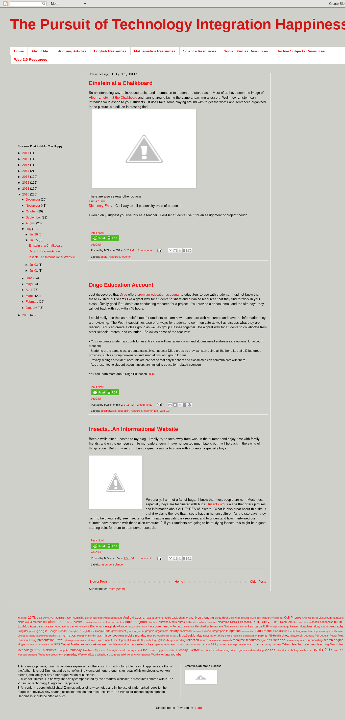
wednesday (69, 654)
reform (204, 640)
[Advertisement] (181, 274)
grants (140, 631)
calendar (278, 617)
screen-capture (295, 640)
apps (138, 617)
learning (313, 631)
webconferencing (28, 654)
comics (78, 621)
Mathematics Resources (155, 51)
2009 (26, 315)
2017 (26, 153)
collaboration (108, 410)
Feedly (167, 626)
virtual (280, 650)
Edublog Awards (29, 626)
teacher (126, 256)
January (32, 308)
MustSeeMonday (190, 635)
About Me (39, 51)
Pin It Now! (97, 232)
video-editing (256, 650)
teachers (310, 644)
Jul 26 (34, 234)
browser (235, 617)
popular (324, 635)
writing (165, 654)
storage (232, 644)
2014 (26, 171)
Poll (317, 635)
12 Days (43, 617)
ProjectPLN (136, 640)
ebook (315, 621)
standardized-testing (189, 644)
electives (84, 626)
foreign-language (279, 626)
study (268, 644)
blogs (218, 617)
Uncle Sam (97, 201)
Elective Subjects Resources (300, 51)
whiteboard (103, 654)
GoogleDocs (87, 631)
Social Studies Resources (246, 51)
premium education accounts (158, 294)
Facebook (154, 626)
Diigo (123, 294)
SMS (57, 644)
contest (120, 622)
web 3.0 (338, 650)
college (69, 622)
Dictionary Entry (100, 206)
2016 (26, 159)
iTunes (283, 630)
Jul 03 (34, 265)
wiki (123, 654)
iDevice (206, 630)
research (227, 640)
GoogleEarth (102, 630)
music (174, 635)
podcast (309, 635)
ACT (52, 617)
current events (168, 621)
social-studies (142, 644)
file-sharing (202, 626)
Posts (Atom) (116, 589)
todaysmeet (135, 650)
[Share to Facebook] (184, 250)
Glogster (23, 630)
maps (32, 635)
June (29, 278)
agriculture (116, 617)
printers (91, 640)
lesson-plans (326, 631)
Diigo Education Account (121, 285)
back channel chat (183, 617)
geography (336, 626)
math (51, 635)
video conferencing (217, 650)
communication (92, 622)
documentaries (302, 622)
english (110, 626)
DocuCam (286, 621)
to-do (123, 650)
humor (197, 631)
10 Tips (33, 617)
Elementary (97, 626)
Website (56, 654)
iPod (275, 630)
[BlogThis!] (175, 250)
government (118, 630)
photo (104, 256)
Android (128, 617)
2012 (26, 182)
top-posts (162, 650)
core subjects (136, 622)
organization (250, 635)
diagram (212, 622)
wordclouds (144, 654)
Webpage (44, 654)
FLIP (266, 626)
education (123, 410)
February (32, 301)
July (29, 229)
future (324, 626)
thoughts (63, 650)
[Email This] (170, 250)
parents (262, 635)
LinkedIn (23, 635)
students (256, 644)
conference (108, 622)
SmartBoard (46, 644)
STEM (206, 644)
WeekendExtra (87, 654)
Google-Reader (57, 630)
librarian (338, 631)
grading (131, 631)
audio (167, 617)
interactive (248, 631)
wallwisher (306, 650)
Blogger (199, 708)
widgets (115, 654)
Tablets (286, 644)
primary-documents (75, 640)
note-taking (217, 635)
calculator (267, 617)
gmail (32, 631)
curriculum (184, 621)
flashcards (255, 626)
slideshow (32, 644)
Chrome (306, 617)
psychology (150, 640)
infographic (218, 630)
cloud (21, 621)
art (144, 617)
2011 (26, 188)
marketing (42, 635)
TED (37, 650)
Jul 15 (34, 240)
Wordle (155, 654)
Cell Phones (292, 617)
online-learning (233, 635)
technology (25, 650)
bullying (245, 617)
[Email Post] (159, 250)
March (30, 296)
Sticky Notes (219, 644)
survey (277, 644)
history (174, 631)
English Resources (110, 51)
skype (21, 644)
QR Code (163, 640)
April (29, 290)
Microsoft (82, 635)
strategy (244, 644)
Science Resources (199, 51)
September (34, 217)
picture (294, 635)
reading (180, 640)
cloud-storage (33, 621)
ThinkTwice (49, 650)
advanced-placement (97, 617)
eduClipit (96, 244)
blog (198, 617)
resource (114, 256)
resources (253, 640)
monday (140, 635)
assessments (155, 617)
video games (239, 650)
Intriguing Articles (71, 51)
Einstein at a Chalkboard (121, 83)
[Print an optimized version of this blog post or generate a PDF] (105, 240)
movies (151, 635)
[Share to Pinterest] (189, 250)
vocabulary (292, 650)
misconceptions (113, 635)
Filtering (234, 626)
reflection (192, 640)
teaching (323, 644)
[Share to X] (180, 250)
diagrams (223, 621)
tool (156, 410)
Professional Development (112, 640)
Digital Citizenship (241, 621)
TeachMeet (336, 644)
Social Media (70, 644)
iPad (258, 631)
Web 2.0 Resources (30, 59)
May (29, 284)
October (31, 211)
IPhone (267, 631)
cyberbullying (199, 622)
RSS (269, 640)
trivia (171, 650)
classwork (337, 617)
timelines (88, 650)
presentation (46, 640)
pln (301, 635)
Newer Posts (99, 581)
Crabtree (153, 622)
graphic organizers (156, 630)
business (255, 617)
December (33, 199)
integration (233, 631)
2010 (26, 194)
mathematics (65, 635)
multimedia (163, 635)
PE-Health (274, 635)
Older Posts (258, 581)
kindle (291, 631)
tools (153, 650)
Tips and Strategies (107, 650)
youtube (176, 654)
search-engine (333, 640)
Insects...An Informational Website (133, 429)
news (206, 635)
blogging (208, 617)
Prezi (59, 640)
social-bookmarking (94, 644)
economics (326, 621)
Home (19, 51)
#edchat (22, 617)
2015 (26, 165)
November (33, 205)
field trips (189, 626)
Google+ (73, 631)
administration (63, 617)
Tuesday (182, 650)
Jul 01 (34, 270)
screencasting (314, 640)
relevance (215, 640)
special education (165, 644)
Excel (132, 626)
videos (270, 650)
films (226, 626)
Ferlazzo (178, 626)
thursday (76, 650)
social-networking (119, 644)
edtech (338, 622)
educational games (66, 626)
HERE (152, 374)
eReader (122, 626)
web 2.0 (164, 410)
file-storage (216, 626)
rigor (263, 640)
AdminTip (78, 617)
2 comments (145, 250)
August (31, 223)
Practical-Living (27, 640)
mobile (129, 635)
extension (141, 626)
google (41, 631)
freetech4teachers (301, 626)
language (301, 631)
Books (226, 617)
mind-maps (95, 635)
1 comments (145, 558)
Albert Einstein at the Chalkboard (113, 97)
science (118, 564)
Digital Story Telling (266, 622)
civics (315, 617)
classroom (325, 617)
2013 (26, 177)
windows (132, 654)
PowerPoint (336, 635)
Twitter (194, 650)
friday (316, 626)
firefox (243, 626)
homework (186, 630)
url (202, 650)
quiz (172, 640)
